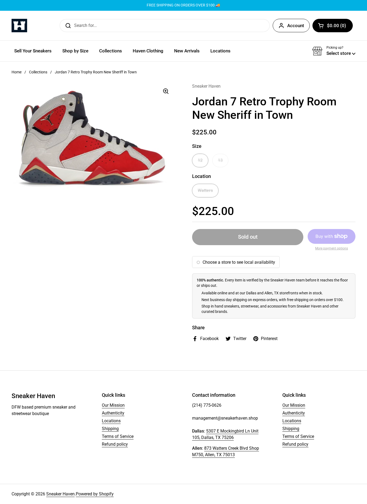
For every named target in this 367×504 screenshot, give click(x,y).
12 (200, 160)
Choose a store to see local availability (239, 262)
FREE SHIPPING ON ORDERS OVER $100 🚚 (183, 5)
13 (220, 160)
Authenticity (113, 413)
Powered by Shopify (95, 493)
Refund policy (115, 444)
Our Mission (113, 405)
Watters (205, 190)
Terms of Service (118, 436)
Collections (38, 72)
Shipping (110, 428)
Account (295, 25)
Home (16, 72)
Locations (111, 420)
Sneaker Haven (60, 493)
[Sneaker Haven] (19, 25)
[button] (332, 25)
